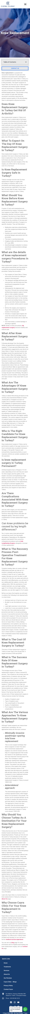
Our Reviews (8, 978)
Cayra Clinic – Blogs (10, 981)
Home (6, 963)
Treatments (7, 966)
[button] (25, 4)
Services (6, 970)
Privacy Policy (8, 985)
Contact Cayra (8, 989)
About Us (5, 899)
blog (12, 942)
